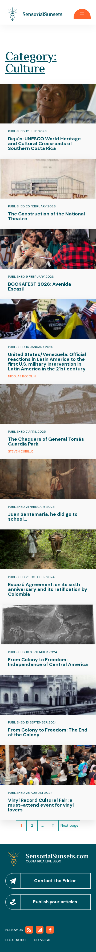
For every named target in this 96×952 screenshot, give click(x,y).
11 (53, 825)
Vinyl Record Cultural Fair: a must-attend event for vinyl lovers (41, 805)
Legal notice (16, 940)
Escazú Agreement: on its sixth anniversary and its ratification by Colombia (47, 589)
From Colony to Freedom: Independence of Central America (48, 662)
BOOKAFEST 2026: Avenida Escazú (39, 286)
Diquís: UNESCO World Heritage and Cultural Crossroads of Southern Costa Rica (44, 144)
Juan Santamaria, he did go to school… (43, 516)
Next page (69, 825)
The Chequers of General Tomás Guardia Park (46, 441)
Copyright (43, 940)
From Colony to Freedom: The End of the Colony (47, 732)
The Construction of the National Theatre (46, 216)
